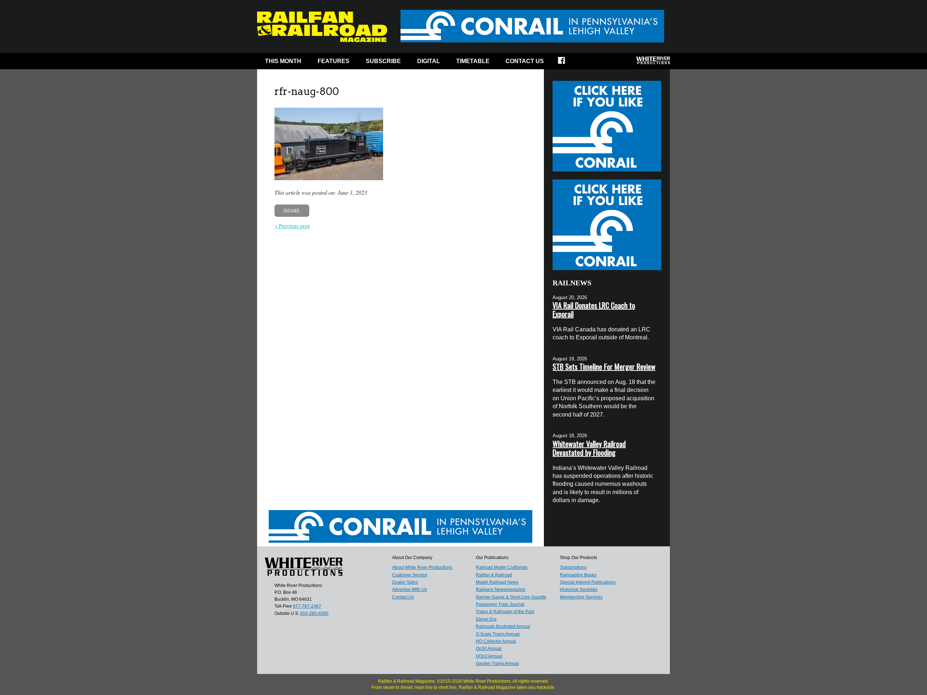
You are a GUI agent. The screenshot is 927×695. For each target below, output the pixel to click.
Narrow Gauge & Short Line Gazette (511, 597)
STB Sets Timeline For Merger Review (604, 366)
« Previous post (292, 225)
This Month (283, 61)
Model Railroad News (497, 582)
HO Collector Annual (496, 641)
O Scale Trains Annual (498, 634)
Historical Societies (578, 589)
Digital (428, 61)
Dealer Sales (405, 582)
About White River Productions (422, 567)
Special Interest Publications (588, 582)
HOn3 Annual (489, 656)
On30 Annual (489, 648)
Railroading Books (578, 575)
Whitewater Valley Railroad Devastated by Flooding (589, 448)
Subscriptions (573, 567)
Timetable (473, 61)
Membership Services (581, 597)
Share (291, 210)
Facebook (566, 63)
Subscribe (383, 61)
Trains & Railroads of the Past (505, 611)
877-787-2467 (307, 606)
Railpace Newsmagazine (500, 589)
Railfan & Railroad (494, 575)
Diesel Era (486, 619)
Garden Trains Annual (497, 663)
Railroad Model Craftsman (502, 567)
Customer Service (409, 575)
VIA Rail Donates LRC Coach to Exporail (594, 309)
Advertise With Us (409, 589)
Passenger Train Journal (500, 604)
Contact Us (525, 61)
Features (333, 61)
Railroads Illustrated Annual (503, 626)
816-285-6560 (314, 613)
